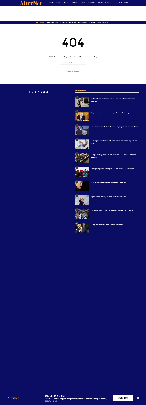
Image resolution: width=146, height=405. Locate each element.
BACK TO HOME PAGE (73, 71)
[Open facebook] (118, 2)
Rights (100, 3)
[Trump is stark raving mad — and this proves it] (82, 228)
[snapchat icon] (47, 92)
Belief (66, 3)
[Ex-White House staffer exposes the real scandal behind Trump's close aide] (82, 102)
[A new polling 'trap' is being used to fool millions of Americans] (82, 172)
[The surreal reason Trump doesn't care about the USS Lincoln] (82, 214)
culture (74, 3)
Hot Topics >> (40, 22)
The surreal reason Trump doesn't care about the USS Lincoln (112, 211)
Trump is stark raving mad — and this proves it (107, 225)
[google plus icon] (35, 92)
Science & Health (55, 3)
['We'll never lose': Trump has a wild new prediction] (82, 186)
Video (83, 3)
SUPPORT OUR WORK (102, 22)
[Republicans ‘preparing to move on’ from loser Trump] (82, 200)
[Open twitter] (119, 2)
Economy (91, 3)
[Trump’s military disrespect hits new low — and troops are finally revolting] (82, 158)
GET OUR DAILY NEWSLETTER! (68, 22)
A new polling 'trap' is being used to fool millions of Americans (112, 169)
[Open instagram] (38, 92)
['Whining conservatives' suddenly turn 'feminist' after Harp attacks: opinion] (82, 144)
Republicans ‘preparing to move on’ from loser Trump (109, 197)
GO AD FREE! (92, 22)
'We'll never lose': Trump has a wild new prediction (108, 183)
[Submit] (84, 62)
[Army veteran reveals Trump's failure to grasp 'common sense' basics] (82, 130)
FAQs (57, 22)
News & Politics (82, 22)
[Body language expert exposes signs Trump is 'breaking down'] (82, 116)
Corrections (50, 22)
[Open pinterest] (41, 92)
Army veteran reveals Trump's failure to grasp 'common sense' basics (114, 127)
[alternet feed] (121, 3)
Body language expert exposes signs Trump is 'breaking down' (112, 113)
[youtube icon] (44, 92)
